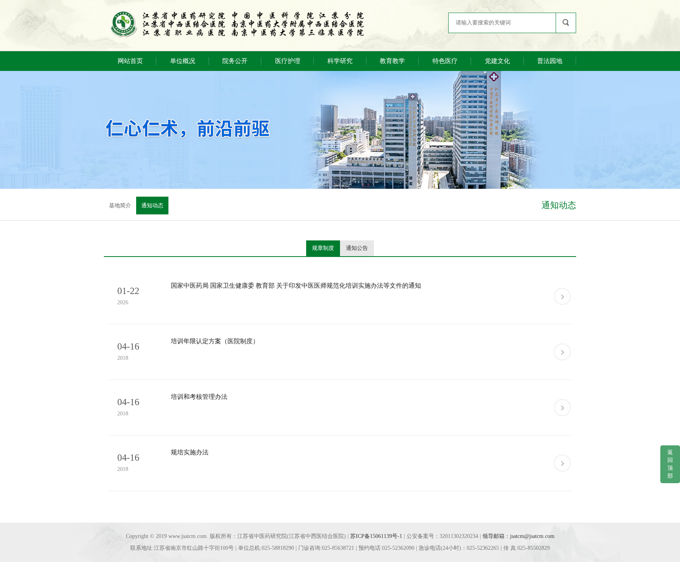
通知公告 (357, 248)
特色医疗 (445, 61)
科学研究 (340, 61)
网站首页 (130, 61)
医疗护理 (287, 61)
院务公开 (235, 61)
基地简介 (120, 205)
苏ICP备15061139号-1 (376, 536)
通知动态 (152, 205)
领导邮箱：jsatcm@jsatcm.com (518, 536)
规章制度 (323, 248)
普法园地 (549, 61)
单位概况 (182, 61)
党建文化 (497, 61)
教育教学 (392, 61)
